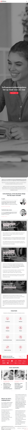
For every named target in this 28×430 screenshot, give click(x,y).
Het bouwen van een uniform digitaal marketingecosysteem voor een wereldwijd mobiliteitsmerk (19, 386)
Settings (23, 428)
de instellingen (2, 429)
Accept (19, 428)
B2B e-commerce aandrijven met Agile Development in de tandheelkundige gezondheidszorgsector (7, 386)
